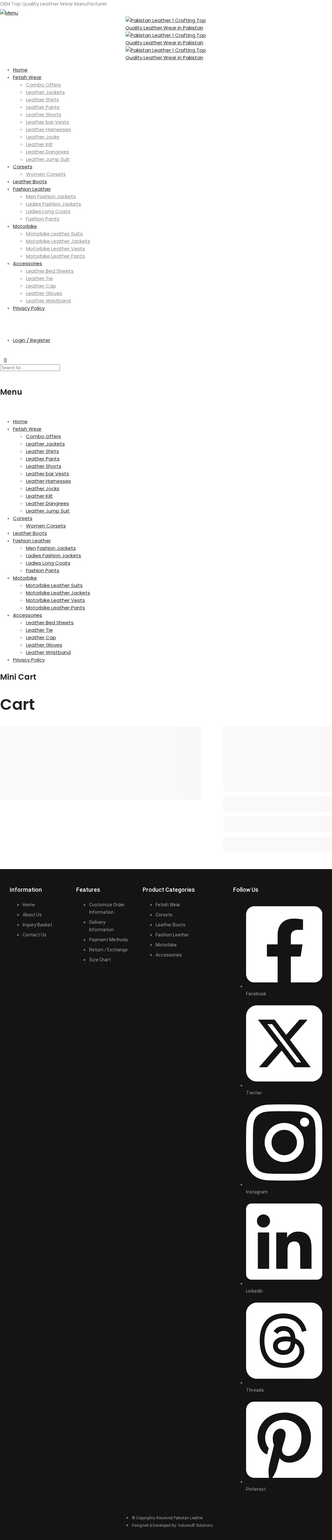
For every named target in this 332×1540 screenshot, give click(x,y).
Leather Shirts (42, 99)
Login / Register (31, 340)
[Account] (2, 327)
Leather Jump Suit (48, 159)
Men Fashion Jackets (51, 196)
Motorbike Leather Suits (54, 233)
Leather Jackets (45, 92)
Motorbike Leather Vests (55, 248)
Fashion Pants (42, 218)
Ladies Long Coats (48, 211)
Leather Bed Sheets (50, 270)
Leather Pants (43, 107)
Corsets (22, 166)
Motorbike (25, 226)
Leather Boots (30, 181)
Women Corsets (46, 174)
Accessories (27, 263)
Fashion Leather (32, 189)
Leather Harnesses (48, 129)
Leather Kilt (39, 144)
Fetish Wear (27, 77)
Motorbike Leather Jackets (58, 241)
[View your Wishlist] (2, 352)
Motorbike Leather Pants (55, 256)
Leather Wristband (48, 300)
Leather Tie (39, 278)
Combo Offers (43, 84)
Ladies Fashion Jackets (53, 203)
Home (20, 69)
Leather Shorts (43, 114)
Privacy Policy (29, 308)
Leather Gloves (44, 293)
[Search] (2, 320)
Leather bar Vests (47, 122)
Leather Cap (41, 285)
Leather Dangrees (47, 151)
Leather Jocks (42, 136)
